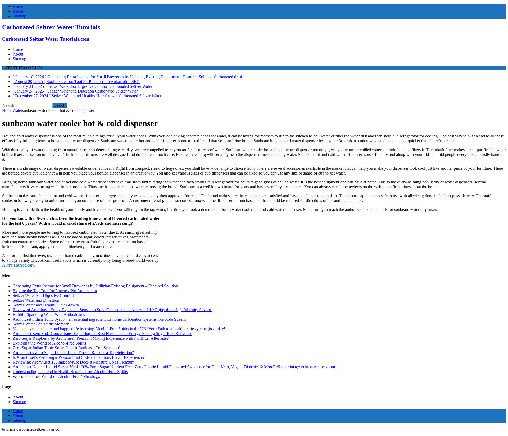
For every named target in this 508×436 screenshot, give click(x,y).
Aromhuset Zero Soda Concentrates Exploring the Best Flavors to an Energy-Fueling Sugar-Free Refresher (102, 333)
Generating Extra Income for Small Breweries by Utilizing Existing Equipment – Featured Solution (95, 286)
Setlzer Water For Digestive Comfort (43, 295)
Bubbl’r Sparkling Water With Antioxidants (49, 314)
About (18, 11)
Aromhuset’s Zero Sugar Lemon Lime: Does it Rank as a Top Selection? (73, 352)
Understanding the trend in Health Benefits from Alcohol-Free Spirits (70, 371)
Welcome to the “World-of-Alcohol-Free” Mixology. (56, 376)
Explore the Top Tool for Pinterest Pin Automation (55, 290)
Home (18, 6)
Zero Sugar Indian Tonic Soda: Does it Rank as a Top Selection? (67, 348)
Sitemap (19, 16)
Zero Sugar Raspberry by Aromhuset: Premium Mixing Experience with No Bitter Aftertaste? (91, 338)
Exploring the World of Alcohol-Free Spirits (49, 343)
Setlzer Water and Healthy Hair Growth (46, 305)
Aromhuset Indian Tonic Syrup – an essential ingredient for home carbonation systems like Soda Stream (99, 319)
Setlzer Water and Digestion (36, 300)
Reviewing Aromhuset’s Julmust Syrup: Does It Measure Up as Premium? (74, 362)
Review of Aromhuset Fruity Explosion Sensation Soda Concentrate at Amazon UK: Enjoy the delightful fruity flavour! (112, 310)
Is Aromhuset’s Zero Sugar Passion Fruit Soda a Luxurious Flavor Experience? (78, 357)
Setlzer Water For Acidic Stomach (41, 324)
